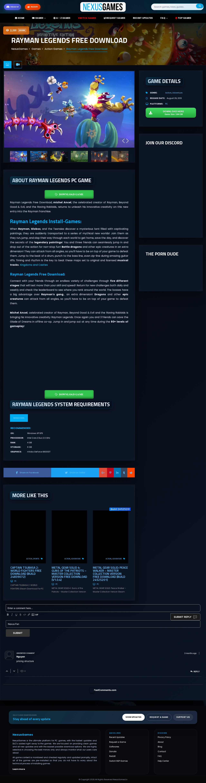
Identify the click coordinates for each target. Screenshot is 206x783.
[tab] (8, 64)
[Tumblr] (124, 472)
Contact (162, 751)
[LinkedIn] (117, 472)
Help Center (163, 761)
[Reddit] (131, 472)
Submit (18, 632)
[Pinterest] (110, 472)
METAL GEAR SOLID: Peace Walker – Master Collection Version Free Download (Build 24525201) (110, 573)
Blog (160, 746)
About (161, 742)
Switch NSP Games (118, 761)
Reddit (112, 756)
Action (29, 559)
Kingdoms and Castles (34, 265)
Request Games (115, 18)
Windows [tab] (18, 418)
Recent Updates (117, 737)
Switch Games (87, 18)
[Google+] (103, 472)
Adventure (75, 559)
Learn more (19, 769)
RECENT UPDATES (143, 18)
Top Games (184, 18)
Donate (112, 751)
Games (39, 18)
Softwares (114, 746)
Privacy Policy (164, 737)
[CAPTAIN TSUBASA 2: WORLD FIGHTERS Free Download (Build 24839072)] (28, 536)
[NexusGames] (103, 6)
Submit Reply (183, 616)
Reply (197, 671)
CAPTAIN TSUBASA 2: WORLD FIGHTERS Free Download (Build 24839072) (26, 572)
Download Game (71, 194)
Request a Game (117, 742)
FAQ (162, 18)
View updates (133, 717)
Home (20, 18)
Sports (36, 559)
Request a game (159, 717)
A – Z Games (63, 18)
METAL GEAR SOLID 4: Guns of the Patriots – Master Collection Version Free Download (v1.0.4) (69, 573)
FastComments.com (105, 690)
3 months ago (190, 653)
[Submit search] (199, 6)
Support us (183, 717)
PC (15, 581)
